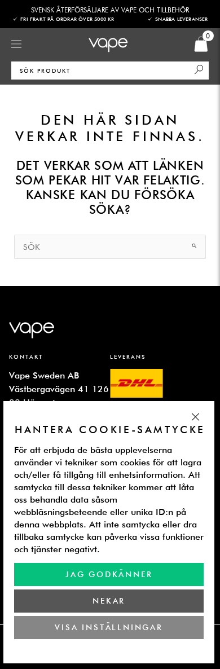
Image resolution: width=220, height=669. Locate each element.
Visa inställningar (108, 627)
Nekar (109, 600)
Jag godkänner (108, 574)
